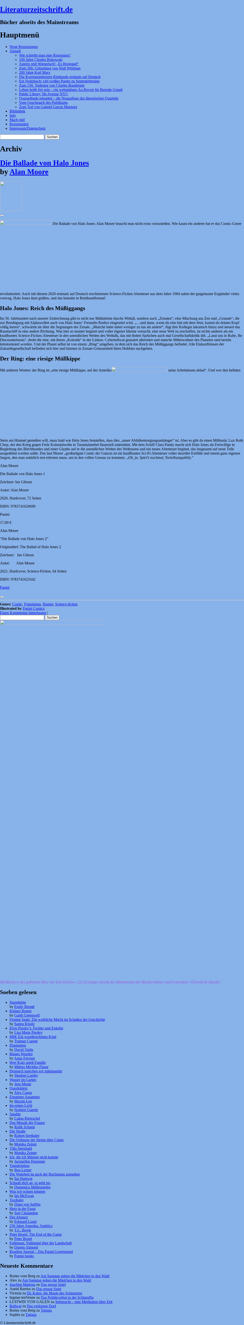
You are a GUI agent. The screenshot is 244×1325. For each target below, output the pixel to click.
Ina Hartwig (23, 1179)
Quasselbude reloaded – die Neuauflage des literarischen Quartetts (68, 98)
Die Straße (17, 1131)
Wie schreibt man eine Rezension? (45, 55)
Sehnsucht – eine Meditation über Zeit (83, 1302)
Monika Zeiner (25, 1144)
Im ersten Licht (21, 1105)
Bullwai (15, 1306)
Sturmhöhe (18, 1002)
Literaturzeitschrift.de (36, 9)
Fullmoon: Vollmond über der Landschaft (41, 1243)
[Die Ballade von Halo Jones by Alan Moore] (11, 210)
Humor (48, 604)
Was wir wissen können (27, 1191)
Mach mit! (17, 120)
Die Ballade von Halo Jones (44, 163)
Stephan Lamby (26, 1075)
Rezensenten (19, 124)
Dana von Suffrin (27, 1204)
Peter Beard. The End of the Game (36, 1234)
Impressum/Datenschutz (28, 128)
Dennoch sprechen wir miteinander (36, 1071)
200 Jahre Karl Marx (34, 72)
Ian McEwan (24, 1196)
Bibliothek (17, 111)
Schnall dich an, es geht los (30, 1183)
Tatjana (46, 1310)
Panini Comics (34, 608)
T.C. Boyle (22, 1230)
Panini (5, 587)
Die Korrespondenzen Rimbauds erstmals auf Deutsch (60, 77)
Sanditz (15, 1114)
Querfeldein (18, 1088)
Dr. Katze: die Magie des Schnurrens (54, 1293)
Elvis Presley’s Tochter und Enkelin (36, 1028)
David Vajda (23, 1050)
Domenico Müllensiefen (32, 1187)
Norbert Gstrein (26, 1110)
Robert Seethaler (26, 1136)
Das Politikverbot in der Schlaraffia (67, 1297)
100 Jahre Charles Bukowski (40, 60)
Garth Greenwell (27, 1015)
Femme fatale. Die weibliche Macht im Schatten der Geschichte (57, 1020)
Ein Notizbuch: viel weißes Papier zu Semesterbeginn (59, 81)
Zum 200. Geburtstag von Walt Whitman (50, 68)
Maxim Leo (23, 1101)
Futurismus (32, 604)
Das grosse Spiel (53, 1285)
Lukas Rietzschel (27, 1118)
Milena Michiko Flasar (31, 1067)
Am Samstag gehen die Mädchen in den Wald (75, 1276)
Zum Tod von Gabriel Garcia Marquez (48, 107)
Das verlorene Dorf (41, 1306)
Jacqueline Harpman (29, 1161)
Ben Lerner (22, 1170)
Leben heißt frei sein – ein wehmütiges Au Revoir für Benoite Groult (70, 90)
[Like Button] (2, 215)
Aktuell (15, 51)
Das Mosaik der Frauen (27, 1123)
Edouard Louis (25, 1221)
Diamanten (18, 1045)
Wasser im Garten (23, 1080)
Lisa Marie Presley (28, 1032)
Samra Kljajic (24, 1024)
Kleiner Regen (20, 1011)
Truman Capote (26, 1041)
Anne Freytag (24, 1058)
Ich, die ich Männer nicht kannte (34, 1157)
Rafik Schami (24, 1127)
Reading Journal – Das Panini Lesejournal (41, 1252)
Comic (17, 604)
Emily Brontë (24, 1007)
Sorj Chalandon (26, 1213)
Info (13, 115)
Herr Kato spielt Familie (28, 1062)
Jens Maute (22, 1084)
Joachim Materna (22, 1285)
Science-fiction (66, 604)
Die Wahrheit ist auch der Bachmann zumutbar (45, 1174)
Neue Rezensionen (24, 47)
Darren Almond (26, 1247)
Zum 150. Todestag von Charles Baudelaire (52, 85)
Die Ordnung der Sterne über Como (37, 1140)
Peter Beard (23, 1239)
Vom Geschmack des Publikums (43, 103)
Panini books (24, 1256)
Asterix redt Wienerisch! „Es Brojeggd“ (49, 64)
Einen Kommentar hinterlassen (23, 613)
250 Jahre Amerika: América (31, 1226)
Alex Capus (23, 1093)
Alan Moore (29, 171)
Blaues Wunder (21, 1054)
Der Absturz (19, 1217)
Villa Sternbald (21, 1148)
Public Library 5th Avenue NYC (43, 94)
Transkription (20, 1166)
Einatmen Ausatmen (25, 1097)
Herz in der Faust (23, 1209)
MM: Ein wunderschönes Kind (33, 1037)
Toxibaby (17, 1200)
